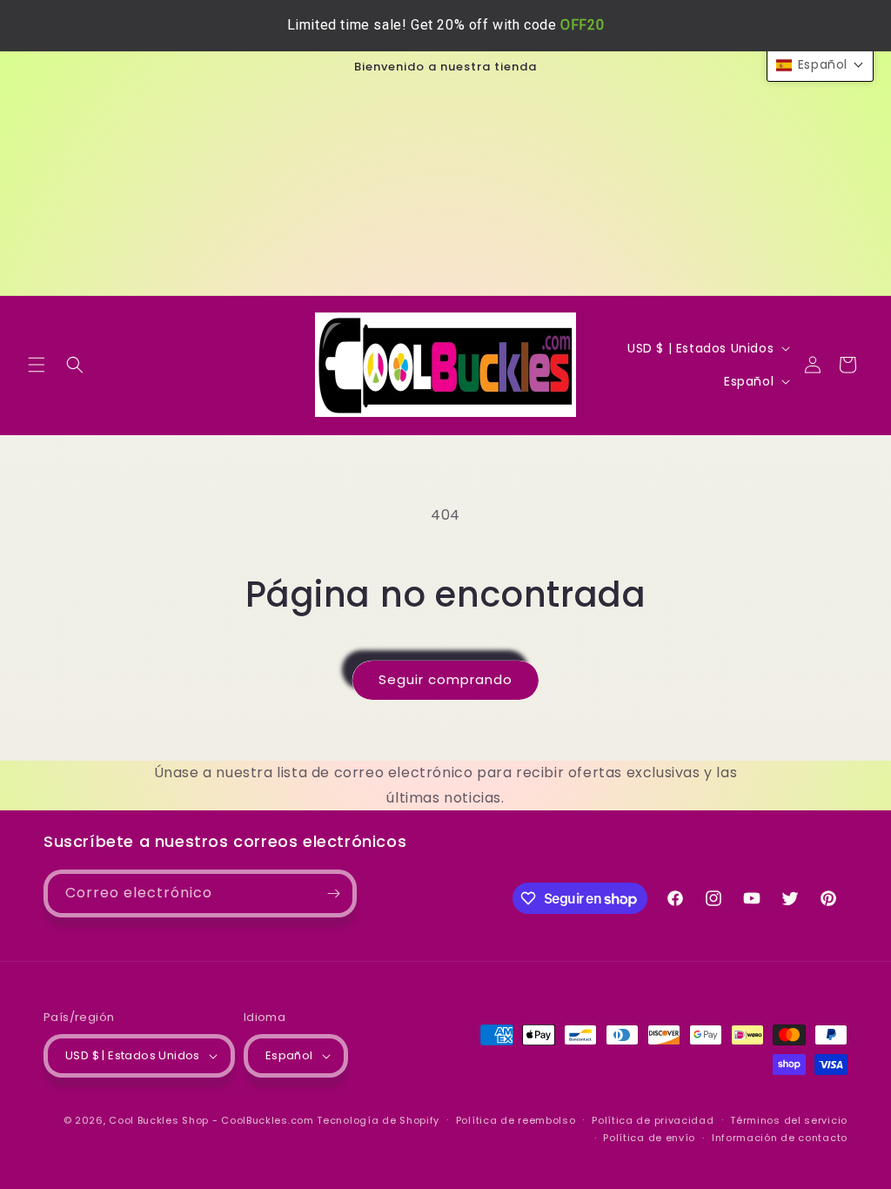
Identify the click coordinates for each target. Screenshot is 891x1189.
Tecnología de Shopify (378, 1120)
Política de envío (649, 1138)
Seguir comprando (445, 679)
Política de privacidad (652, 1120)
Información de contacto (779, 1138)
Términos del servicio (788, 1120)
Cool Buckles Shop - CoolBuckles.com (211, 1120)
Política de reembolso (516, 1120)
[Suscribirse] (333, 893)
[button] (36, 365)
